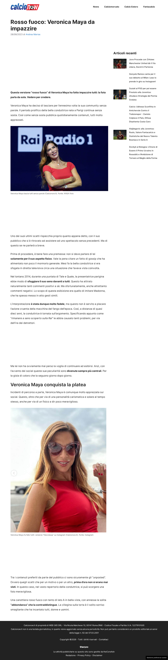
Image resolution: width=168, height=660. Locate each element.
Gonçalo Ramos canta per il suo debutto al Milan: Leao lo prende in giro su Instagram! (142, 78)
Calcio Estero (131, 6)
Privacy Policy (84, 655)
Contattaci (103, 639)
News (96, 6)
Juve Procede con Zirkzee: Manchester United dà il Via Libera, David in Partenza (142, 63)
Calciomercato (111, 6)
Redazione (71, 655)
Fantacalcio (149, 6)
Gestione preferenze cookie (157, 658)
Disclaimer (97, 655)
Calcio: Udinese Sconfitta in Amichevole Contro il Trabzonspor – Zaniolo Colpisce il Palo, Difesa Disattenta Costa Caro (142, 114)
